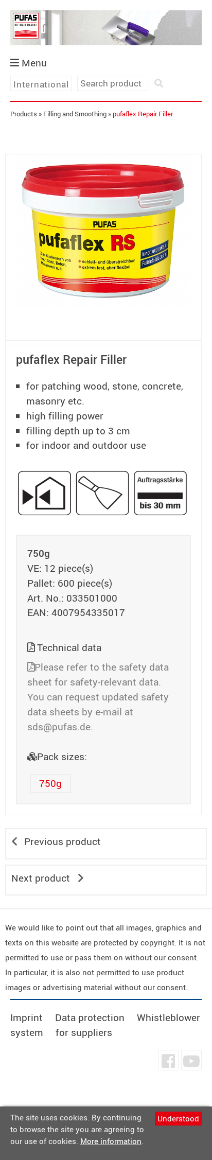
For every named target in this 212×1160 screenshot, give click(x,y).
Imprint (26, 1017)
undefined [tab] (103, 326)
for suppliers (84, 1032)
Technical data (69, 647)
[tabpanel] (103, 231)
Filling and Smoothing (75, 113)
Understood (178, 1118)
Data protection (90, 1017)
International (41, 84)
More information (111, 1141)
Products (23, 113)
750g (50, 783)
